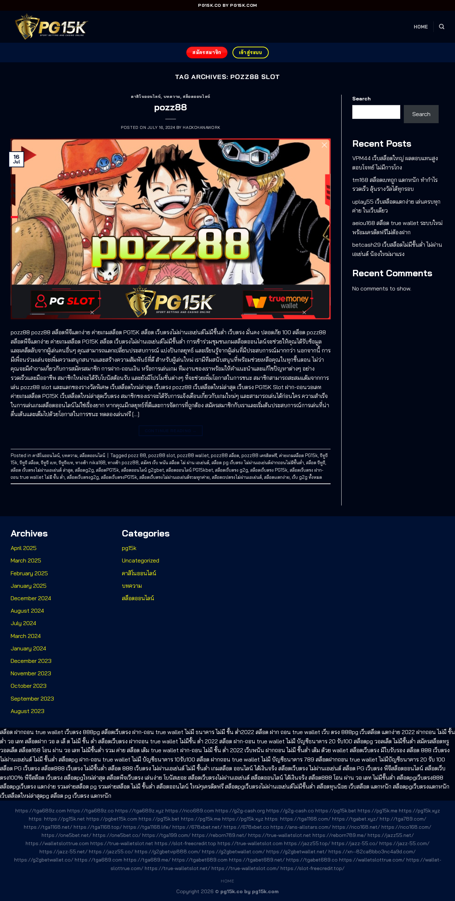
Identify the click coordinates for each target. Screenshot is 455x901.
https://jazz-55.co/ (355, 843)
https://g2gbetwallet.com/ (233, 851)
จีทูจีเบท (66, 462)
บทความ (172, 96)
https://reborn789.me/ (339, 835)
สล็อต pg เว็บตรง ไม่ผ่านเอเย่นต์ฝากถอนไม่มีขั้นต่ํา (258, 462)
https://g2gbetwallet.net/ (296, 851)
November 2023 (31, 673)
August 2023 (27, 710)
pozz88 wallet (193, 455)
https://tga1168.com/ (305, 819)
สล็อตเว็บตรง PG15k (269, 470)
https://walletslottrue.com (57, 843)
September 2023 (32, 698)
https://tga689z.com (40, 810)
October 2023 (29, 685)
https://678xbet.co (246, 827)
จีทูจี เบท (49, 462)
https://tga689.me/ (147, 860)
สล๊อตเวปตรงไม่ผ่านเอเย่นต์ (237, 477)
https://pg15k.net (64, 819)
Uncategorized (140, 560)
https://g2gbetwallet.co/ (43, 860)
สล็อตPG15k (107, 470)
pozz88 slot (161, 455)
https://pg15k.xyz (419, 810)
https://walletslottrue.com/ (372, 860)
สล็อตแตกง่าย (277, 477)
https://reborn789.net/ (219, 835)
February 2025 (29, 573)
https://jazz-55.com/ (404, 843)
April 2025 (24, 547)
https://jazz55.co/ (111, 851)
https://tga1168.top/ (98, 827)
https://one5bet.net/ (66, 835)
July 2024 (23, 623)
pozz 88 (137, 455)
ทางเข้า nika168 (90, 462)
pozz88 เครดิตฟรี (259, 455)
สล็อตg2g (84, 470)
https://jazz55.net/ (391, 835)
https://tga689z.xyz (139, 810)
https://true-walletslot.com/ (245, 868)
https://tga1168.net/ (48, 827)
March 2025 (26, 560)
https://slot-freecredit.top (185, 843)
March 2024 (26, 635)
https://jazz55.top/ (307, 843)
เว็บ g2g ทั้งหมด (307, 477)
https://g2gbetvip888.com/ (167, 851)
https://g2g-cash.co (290, 810)
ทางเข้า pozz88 (123, 462)
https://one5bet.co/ (117, 835)
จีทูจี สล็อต (29, 462)
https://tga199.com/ (166, 835)
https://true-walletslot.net (279, 835)
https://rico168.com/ (406, 827)
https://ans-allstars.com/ (301, 827)
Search (361, 98)
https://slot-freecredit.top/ (312, 868)
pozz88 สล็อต (225, 455)
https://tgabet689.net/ (257, 860)
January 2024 (28, 648)
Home (421, 27)
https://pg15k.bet (335, 810)
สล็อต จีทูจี (315, 462)
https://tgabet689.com (200, 860)
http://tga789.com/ (403, 819)
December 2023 (31, 660)
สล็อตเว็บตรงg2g (83, 477)
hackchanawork (201, 127)
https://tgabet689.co (312, 860)
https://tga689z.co (90, 810)
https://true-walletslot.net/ (177, 868)
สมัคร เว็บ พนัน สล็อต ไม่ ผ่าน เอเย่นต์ (175, 462)
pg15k (129, 547)
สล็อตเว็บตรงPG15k (119, 477)
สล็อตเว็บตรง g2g (231, 470)
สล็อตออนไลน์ (196, 96)
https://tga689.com (98, 860)
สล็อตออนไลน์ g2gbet (142, 470)
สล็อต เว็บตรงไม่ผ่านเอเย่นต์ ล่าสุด (42, 470)
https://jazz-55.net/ (63, 851)
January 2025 (29, 585)
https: (36, 819)
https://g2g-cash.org (240, 810)
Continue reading (171, 430)
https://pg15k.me (377, 810)
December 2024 (31, 598)
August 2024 (27, 610)
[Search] (441, 26)
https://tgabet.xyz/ (355, 819)
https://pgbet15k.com (111, 819)
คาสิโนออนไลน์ (146, 96)
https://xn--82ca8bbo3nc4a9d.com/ (372, 851)
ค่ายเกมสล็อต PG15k (298, 455)
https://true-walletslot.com (250, 843)
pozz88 (170, 106)
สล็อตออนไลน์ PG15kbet (189, 470)
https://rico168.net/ (356, 827)
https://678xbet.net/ (197, 827)
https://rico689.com (189, 810)
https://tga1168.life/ (147, 827)
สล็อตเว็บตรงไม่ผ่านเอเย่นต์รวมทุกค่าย (174, 477)
